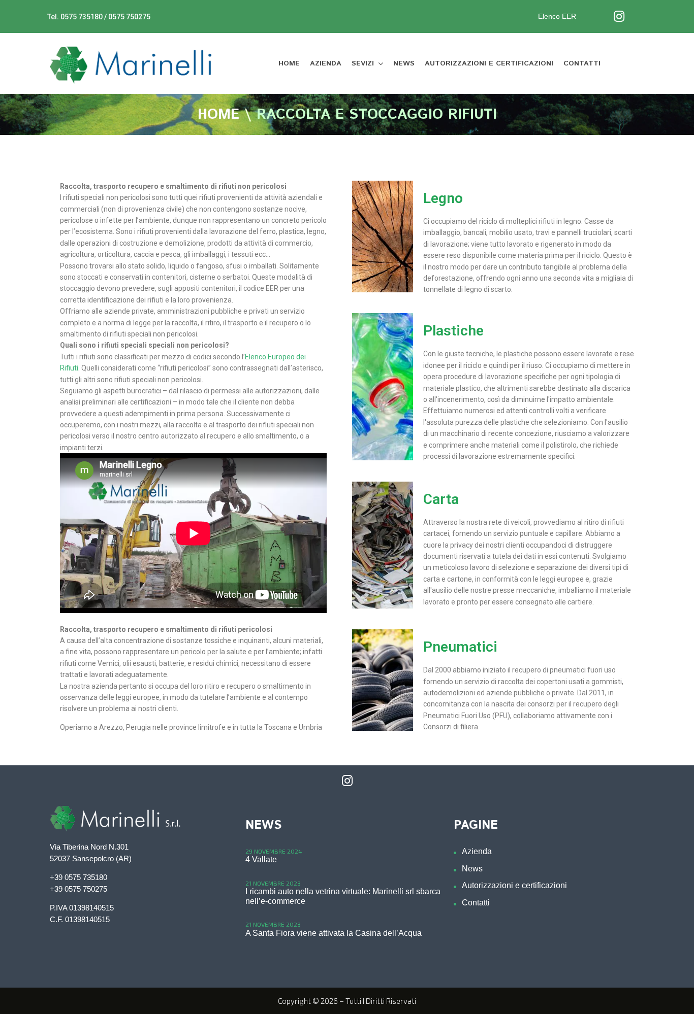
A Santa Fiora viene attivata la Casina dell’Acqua (333, 933)
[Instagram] (619, 16)
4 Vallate (261, 859)
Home (218, 115)
